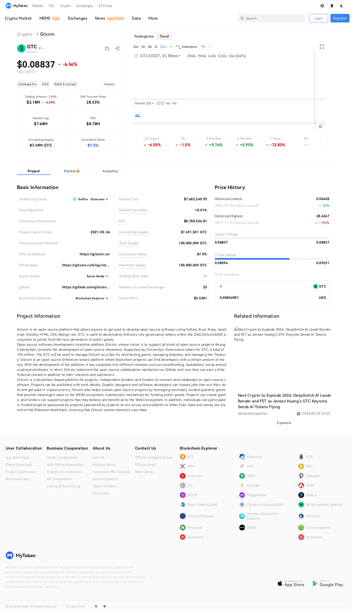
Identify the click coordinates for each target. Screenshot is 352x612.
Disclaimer (101, 493)
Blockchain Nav (17, 479)
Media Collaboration (62, 457)
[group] (151, 36)
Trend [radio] (164, 36)
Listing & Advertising (63, 486)
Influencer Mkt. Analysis (111, 471)
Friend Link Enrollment (64, 471)
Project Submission (21, 471)
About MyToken (105, 486)
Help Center (144, 471)
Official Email (145, 464)
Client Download (19, 464)
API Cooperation (59, 479)
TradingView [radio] (144, 36)
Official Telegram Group (153, 457)
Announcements (106, 479)
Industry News (104, 464)
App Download (17, 457)
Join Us (98, 457)
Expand (109, 84)
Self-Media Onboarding (65, 464)
